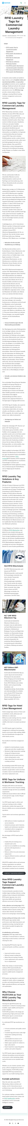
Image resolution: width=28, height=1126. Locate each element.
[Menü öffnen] (25, 3)
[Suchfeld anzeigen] (21, 3)
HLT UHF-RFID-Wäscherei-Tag (10, 617)
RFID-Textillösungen (9, 1098)
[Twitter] (12, 1123)
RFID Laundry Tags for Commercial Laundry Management (12, 49)
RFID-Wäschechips (14, 530)
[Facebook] (15, 1123)
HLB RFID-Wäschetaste (13, 566)
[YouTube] (18, 1123)
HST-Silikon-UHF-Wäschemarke (11, 668)
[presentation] (14, 556)
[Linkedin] (10, 1123)
